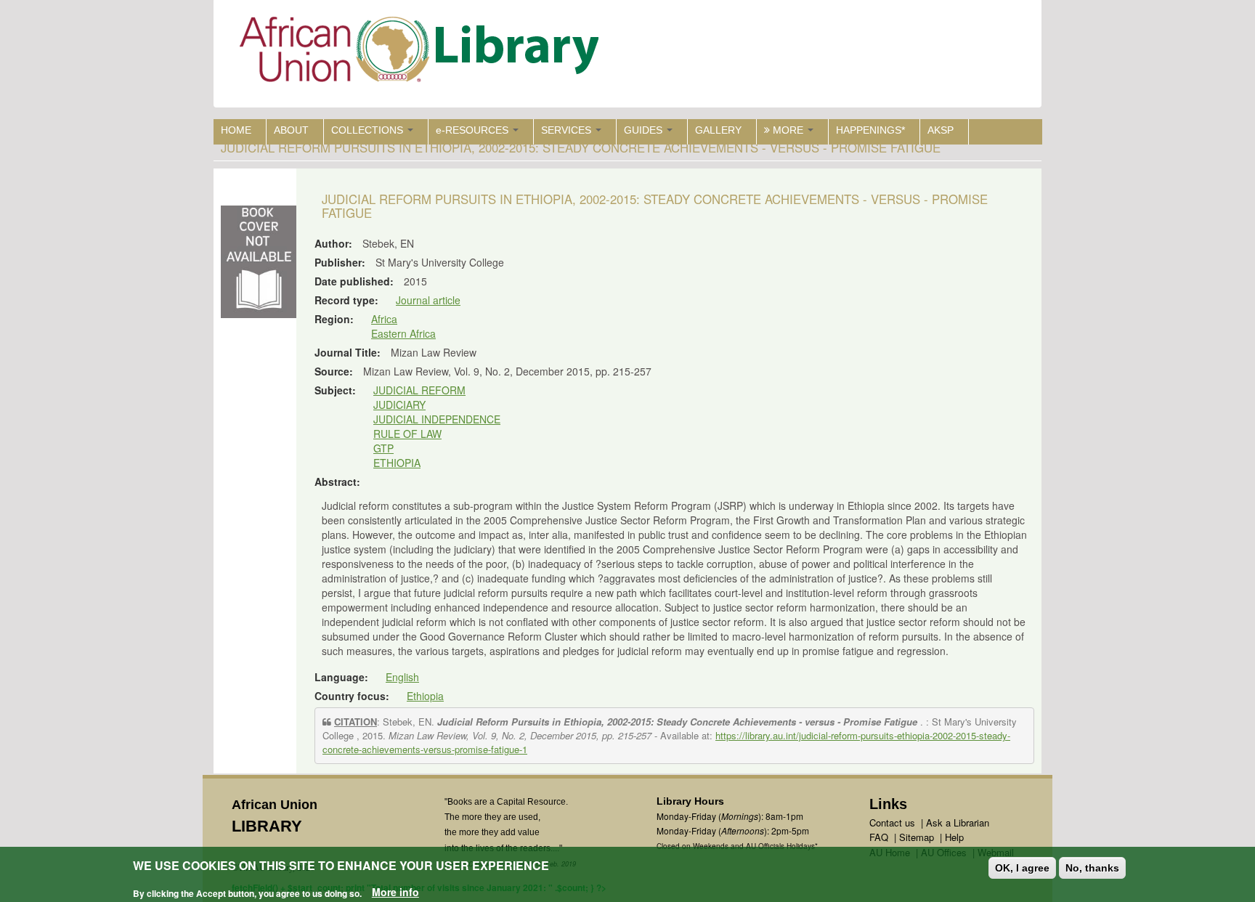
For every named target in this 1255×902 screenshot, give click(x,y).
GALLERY (718, 130)
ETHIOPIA (397, 462)
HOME (236, 130)
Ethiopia (425, 695)
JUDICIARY (399, 404)
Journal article (428, 300)
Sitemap (916, 837)
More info (395, 892)
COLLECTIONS (368, 130)
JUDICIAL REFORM (419, 390)
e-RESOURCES (473, 130)
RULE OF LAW (407, 433)
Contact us (892, 822)
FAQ (878, 837)
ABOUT (291, 130)
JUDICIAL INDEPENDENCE (436, 419)
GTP (383, 448)
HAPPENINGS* (870, 130)
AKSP (940, 130)
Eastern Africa (403, 333)
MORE (788, 130)
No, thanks (1092, 868)
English (402, 677)
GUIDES (644, 130)
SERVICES (567, 130)
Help (954, 837)
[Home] (422, 52)
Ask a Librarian (957, 822)
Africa (384, 319)
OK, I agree (1022, 868)
